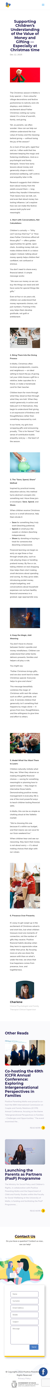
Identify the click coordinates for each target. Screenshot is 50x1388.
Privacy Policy (24, 1379)
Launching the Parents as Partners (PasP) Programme (23, 1174)
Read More (35, 1128)
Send (34, 1347)
